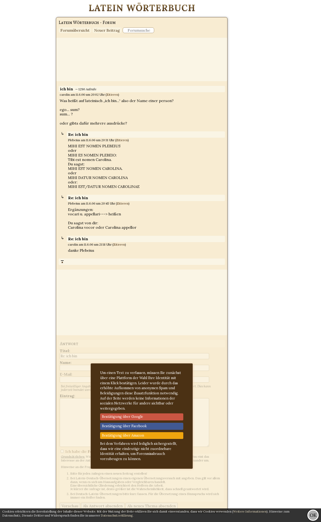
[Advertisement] (302, 70)
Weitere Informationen (250, 512)
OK (313, 515)
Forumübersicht (75, 30)
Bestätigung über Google (122, 417)
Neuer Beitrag (107, 30)
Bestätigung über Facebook (124, 426)
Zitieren (112, 95)
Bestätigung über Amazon (123, 435)
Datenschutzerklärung (117, 516)
